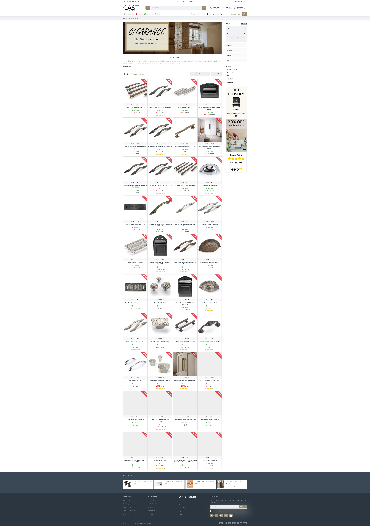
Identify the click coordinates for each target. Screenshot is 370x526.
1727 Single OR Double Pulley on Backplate (143, 481)
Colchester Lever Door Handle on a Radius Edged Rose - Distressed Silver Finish (185, 461)
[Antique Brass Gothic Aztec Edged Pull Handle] (135, 130)
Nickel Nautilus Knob (160, 303)
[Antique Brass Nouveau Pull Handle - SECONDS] (210, 130)
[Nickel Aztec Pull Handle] (185, 91)
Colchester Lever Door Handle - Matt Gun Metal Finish (135, 461)
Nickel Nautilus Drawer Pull (209, 460)
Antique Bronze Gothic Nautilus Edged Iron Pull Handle (185, 263)
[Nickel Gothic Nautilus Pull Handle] (135, 325)
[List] (127, 74)
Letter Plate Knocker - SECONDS (135, 224)
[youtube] (136, 2)
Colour (229, 50)
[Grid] (124, 74)
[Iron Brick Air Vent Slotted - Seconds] (135, 286)
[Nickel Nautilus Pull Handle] (135, 246)
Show (213, 74)
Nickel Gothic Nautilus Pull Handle (135, 341)
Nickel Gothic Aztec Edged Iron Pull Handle (185, 225)
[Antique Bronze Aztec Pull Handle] (135, 91)
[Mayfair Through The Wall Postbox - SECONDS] (210, 91)
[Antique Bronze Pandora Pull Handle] (210, 325)
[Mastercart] (225, 523)
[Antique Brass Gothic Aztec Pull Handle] (160, 91)
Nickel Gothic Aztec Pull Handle (209, 224)
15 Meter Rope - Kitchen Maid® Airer (174, 481)
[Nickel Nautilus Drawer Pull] (210, 444)
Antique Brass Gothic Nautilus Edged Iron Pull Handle (160, 225)
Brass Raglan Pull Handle (160, 460)
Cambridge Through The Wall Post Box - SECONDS (185, 303)
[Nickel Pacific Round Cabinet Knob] (160, 364)
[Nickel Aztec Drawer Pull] (210, 286)
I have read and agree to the (226, 511)
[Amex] (234, 523)
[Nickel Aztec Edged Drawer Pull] (135, 403)
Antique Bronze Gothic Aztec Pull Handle (160, 185)
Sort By (193, 74)
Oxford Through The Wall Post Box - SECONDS (160, 263)
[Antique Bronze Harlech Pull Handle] (185, 325)
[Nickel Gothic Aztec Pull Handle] (210, 208)
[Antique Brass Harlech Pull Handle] (185, 130)
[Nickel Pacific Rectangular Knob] (160, 325)
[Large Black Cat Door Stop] (221, 484)
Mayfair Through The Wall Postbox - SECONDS (209, 108)
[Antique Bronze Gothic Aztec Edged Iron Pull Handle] (135, 169)
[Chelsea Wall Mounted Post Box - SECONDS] (160, 403)
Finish (229, 55)
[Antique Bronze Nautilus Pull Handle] (185, 169)
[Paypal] (229, 523)
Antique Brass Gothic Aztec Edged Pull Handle (135, 147)
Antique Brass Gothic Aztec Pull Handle (160, 107)
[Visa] (221, 523)
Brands (229, 45)
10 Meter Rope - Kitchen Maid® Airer (205, 481)
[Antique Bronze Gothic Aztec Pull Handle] (160, 169)
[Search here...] (204, 8)
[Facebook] (124, 2)
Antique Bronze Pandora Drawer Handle (185, 419)
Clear (244, 23)
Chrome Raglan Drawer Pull (209, 185)
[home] (124, 18)
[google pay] (241, 523)
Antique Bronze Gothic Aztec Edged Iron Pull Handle (135, 186)
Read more (127, 67)
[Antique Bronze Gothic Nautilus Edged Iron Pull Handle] (185, 246)
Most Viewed (128, 475)
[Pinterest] (133, 2)
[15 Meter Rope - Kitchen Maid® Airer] (158, 484)
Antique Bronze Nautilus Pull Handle (185, 185)
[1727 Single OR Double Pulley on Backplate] (127, 484)
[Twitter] (127, 2)
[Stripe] (245, 523)
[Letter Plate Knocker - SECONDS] (135, 208)
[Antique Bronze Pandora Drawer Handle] (185, 403)
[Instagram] (221, 515)
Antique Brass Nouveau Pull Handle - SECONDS (209, 147)
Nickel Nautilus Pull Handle (135, 262)
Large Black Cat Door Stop (233, 481)
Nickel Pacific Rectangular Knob (160, 341)
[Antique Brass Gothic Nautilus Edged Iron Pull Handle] (160, 208)
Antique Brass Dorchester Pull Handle (184, 380)
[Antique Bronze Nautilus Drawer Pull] (210, 246)
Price (228, 28)
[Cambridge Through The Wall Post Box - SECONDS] (185, 286)
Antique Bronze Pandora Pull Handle (209, 341)
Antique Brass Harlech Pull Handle (185, 146)
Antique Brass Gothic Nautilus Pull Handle (160, 146)
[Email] (138, 2)
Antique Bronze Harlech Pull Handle (185, 341)
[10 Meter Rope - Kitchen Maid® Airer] (189, 484)
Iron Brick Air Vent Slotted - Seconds (135, 303)
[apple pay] (238, 523)
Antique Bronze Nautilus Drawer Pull (209, 262)
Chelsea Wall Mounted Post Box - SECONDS (160, 420)
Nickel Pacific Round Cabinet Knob (160, 380)
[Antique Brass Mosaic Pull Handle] (210, 364)
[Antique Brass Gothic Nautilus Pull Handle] (160, 130)
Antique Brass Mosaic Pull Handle (209, 380)
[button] (135, 486)
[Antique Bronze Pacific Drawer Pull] (210, 403)
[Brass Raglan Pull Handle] (160, 444)
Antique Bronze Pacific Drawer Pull (209, 419)
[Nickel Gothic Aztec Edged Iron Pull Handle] (185, 208)
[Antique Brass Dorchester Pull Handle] (185, 364)
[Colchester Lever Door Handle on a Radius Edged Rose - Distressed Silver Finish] (185, 444)
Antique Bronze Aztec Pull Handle (135, 107)
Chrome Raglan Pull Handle (135, 380)
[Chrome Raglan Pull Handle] (135, 364)
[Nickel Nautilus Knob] (160, 286)
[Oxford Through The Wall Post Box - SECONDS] (160, 246)
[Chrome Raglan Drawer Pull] (210, 169)
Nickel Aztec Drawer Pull (209, 303)
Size (228, 60)
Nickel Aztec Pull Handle (185, 107)
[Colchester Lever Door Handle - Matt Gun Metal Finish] (135, 444)
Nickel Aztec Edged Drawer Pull (135, 419)
